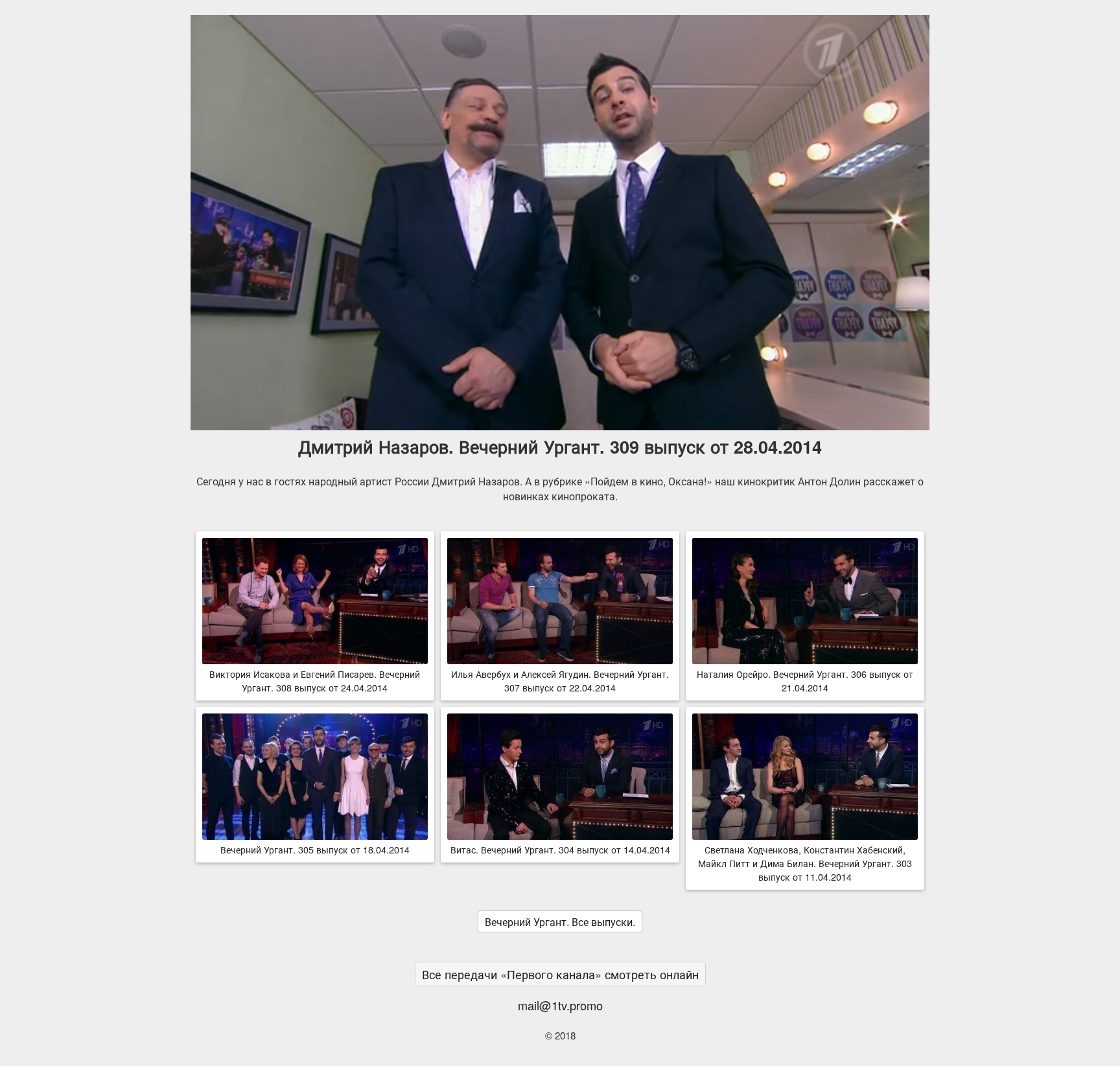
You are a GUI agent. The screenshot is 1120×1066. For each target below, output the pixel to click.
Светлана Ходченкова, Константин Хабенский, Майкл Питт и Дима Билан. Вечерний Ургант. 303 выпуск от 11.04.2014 (805, 862)
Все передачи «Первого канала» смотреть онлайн (560, 974)
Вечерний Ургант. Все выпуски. (560, 921)
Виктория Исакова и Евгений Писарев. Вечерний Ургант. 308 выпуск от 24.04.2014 (314, 680)
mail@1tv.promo (560, 1005)
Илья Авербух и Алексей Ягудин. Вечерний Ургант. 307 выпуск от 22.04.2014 (560, 680)
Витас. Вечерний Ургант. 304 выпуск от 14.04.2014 (560, 849)
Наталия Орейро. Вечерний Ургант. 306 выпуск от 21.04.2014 (805, 680)
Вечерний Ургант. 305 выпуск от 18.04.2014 (315, 849)
